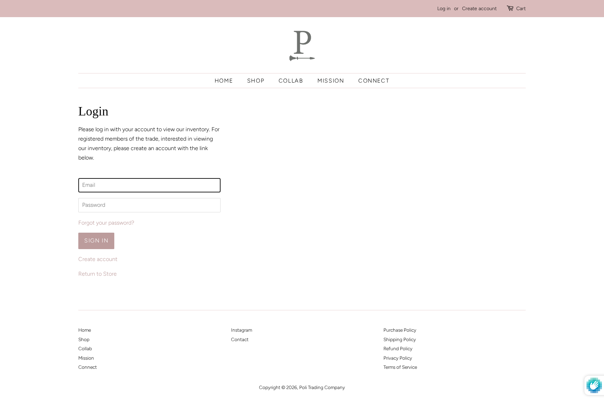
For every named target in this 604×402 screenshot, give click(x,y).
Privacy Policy (397, 358)
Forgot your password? (106, 222)
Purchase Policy (399, 330)
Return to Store (97, 273)
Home (224, 80)
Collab (291, 80)
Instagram (241, 330)
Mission (330, 80)
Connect (373, 80)
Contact (240, 339)
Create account (479, 9)
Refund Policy (397, 348)
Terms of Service (400, 367)
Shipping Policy (399, 339)
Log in (444, 9)
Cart (521, 9)
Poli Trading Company (322, 387)
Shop (255, 80)
